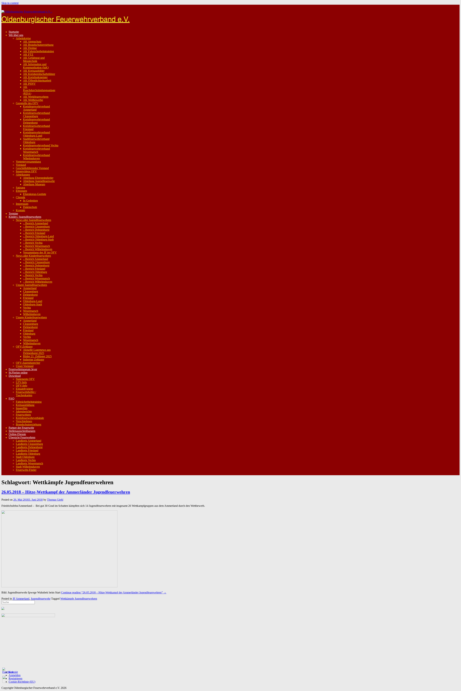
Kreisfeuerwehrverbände (30, 418)
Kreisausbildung (25, 405)
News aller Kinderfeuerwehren (33, 255)
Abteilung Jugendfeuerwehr (39, 181)
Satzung (20, 187)
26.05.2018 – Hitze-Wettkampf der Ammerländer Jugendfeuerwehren (65, 492)
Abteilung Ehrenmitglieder (38, 177)
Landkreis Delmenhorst (29, 447)
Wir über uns (16, 35)
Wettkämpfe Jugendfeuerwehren (78, 598)
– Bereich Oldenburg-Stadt (38, 239)
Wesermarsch (30, 310)
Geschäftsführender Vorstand (32, 168)
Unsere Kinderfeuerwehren (31, 317)
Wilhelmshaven (32, 314)
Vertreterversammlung (28, 161)
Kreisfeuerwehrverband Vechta (40, 145)
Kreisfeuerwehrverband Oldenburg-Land (36, 134)
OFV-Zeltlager (24, 346)
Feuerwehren (23, 414)
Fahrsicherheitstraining (29, 401)
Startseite (14, 31)
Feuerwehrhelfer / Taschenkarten (26, 393)
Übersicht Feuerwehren (22, 437)
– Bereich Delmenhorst (36, 229)
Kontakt (20, 210)
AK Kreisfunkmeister (35, 77)
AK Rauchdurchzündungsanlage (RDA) (39, 90)
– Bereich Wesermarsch (36, 246)
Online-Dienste (17, 434)
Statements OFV (25, 379)
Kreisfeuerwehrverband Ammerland (36, 108)
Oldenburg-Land (32, 301)
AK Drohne (30, 48)
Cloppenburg (30, 291)
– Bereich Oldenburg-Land (38, 236)
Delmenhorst (30, 294)
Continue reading (113, 592)
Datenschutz (30, 207)
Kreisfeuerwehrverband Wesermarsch (36, 150)
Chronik (20, 197)
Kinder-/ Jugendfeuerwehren (25, 216)
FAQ (11, 398)
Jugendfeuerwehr (40, 598)
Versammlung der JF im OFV (40, 252)
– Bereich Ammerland (35, 223)
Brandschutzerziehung (28, 424)
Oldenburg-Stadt (32, 304)
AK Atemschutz (32, 41)
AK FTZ (28, 54)
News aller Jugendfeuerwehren (33, 220)
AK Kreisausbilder (33, 70)
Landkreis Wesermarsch (29, 463)
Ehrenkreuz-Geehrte (34, 194)
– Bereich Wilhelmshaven (37, 249)
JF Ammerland (21, 598)
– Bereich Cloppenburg (36, 226)
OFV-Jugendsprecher (28, 362)
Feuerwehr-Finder (26, 469)
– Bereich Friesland (34, 233)
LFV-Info (21, 382)
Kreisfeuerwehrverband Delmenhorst (36, 121)
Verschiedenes (24, 421)
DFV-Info (21, 385)
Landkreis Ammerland (28, 440)
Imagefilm (21, 408)
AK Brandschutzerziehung (38, 44)
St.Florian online (18, 372)
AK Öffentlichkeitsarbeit (37, 80)
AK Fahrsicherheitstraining (38, 51)
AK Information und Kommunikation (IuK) (36, 66)
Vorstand (21, 164)
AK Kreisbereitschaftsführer (39, 74)
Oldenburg (29, 333)
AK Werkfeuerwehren (35, 96)
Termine (13, 213)
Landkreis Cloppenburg (29, 443)
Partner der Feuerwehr (21, 427)
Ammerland (30, 288)
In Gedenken (30, 200)
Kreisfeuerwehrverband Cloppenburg (36, 114)
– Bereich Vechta (32, 242)
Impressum (22, 203)
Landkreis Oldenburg (28, 453)
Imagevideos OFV (26, 171)
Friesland (28, 297)
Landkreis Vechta (26, 460)
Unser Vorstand (24, 366)
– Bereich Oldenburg (35, 271)
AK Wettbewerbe (33, 99)
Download (15, 375)
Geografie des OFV (27, 103)
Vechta (27, 307)
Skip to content (10, 3)
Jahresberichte (24, 411)
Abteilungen (23, 174)
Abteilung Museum (34, 184)
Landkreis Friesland (27, 450)
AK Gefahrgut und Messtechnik (34, 59)
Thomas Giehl (55, 499)
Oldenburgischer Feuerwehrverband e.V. (65, 18)
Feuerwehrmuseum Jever (23, 369)
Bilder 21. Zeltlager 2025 (37, 356)
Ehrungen (21, 190)
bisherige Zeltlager (33, 359)
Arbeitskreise (23, 38)
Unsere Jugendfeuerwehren (31, 284)
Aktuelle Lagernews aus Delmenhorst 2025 (37, 351)
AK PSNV (29, 83)
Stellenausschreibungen (22, 430)
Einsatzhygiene (24, 388)
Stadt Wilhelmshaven (28, 466)
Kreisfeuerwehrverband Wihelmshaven (36, 157)
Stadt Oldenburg (25, 456)
